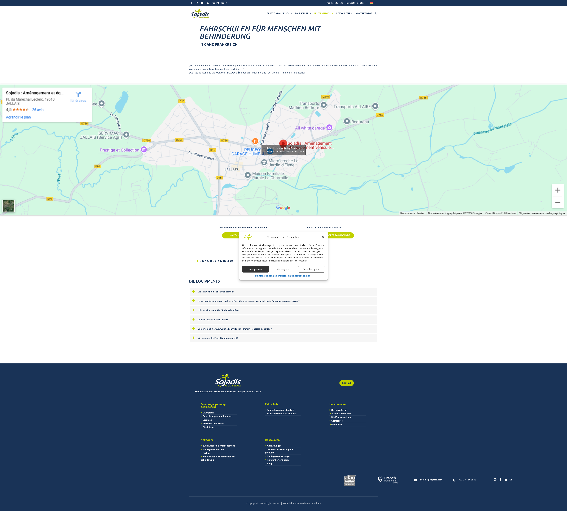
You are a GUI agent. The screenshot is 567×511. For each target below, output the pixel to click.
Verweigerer (283, 269)
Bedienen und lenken (213, 423)
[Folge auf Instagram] (495, 479)
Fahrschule (301, 13)
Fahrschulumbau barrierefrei (281, 413)
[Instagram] (197, 3)
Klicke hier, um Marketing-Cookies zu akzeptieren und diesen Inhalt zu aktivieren (283, 150)
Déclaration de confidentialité (294, 275)
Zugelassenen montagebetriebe (219, 445)
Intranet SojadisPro (355, 3)
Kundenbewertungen (278, 460)
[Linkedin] (207, 3)
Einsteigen (208, 427)
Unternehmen (322, 13)
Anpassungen (274, 445)
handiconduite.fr (335, 3)
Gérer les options (312, 269)
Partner (206, 453)
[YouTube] (202, 3)
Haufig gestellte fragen (278, 456)
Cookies (316, 503)
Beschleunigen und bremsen (217, 416)
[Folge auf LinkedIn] (505, 479)
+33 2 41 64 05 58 (219, 3)
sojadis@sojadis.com (431, 479)
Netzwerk (207, 439)
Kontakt (346, 383)
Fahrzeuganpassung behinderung (213, 405)
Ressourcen (343, 13)
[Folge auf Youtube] (510, 479)
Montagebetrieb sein (213, 449)
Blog (269, 463)
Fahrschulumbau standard (280, 410)
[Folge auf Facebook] (500, 479)
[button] (323, 237)
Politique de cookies (266, 275)
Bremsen (207, 420)
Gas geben (208, 412)
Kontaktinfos (364, 13)
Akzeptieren (255, 269)
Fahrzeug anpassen (278, 13)
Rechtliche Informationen (296, 503)
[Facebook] (191, 3)
